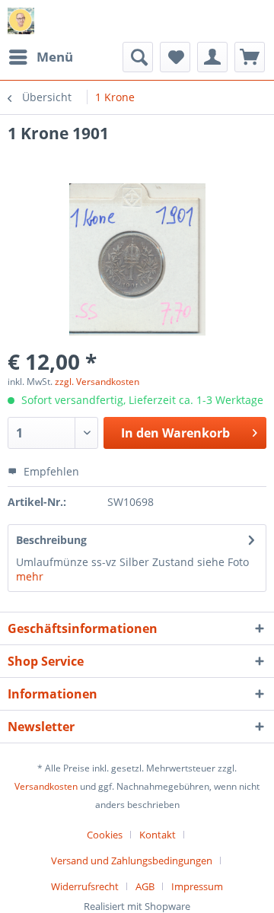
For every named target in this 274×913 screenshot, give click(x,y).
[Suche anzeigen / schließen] (138, 57)
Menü (55, 56)
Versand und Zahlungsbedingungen (131, 860)
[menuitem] (40, 57)
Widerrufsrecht (85, 886)
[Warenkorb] (249, 57)
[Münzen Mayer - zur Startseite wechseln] (21, 21)
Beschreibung (51, 540)
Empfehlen (50, 471)
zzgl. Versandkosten (97, 381)
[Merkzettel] (175, 57)
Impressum (197, 886)
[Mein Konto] (212, 57)
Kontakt (157, 834)
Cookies (105, 834)
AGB (145, 886)
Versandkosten (46, 786)
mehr (29, 576)
